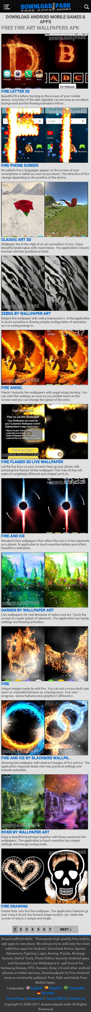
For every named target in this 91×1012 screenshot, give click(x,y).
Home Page (15, 998)
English (36, 988)
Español (55, 988)
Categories (34, 998)
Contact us (77, 998)
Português (77, 988)
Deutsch (48, 993)
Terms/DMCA (56, 998)
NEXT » (65, 929)
